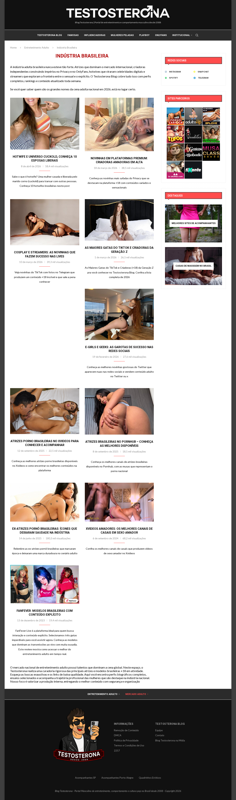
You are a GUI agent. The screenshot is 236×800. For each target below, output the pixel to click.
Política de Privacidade (126, 740)
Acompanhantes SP (85, 777)
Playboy (144, 35)
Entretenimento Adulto (36, 47)
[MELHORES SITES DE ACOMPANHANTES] (193, 223)
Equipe (159, 730)
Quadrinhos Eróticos (150, 777)
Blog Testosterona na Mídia (170, 740)
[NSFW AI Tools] (211, 128)
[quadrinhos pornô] (175, 128)
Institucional (181, 35)
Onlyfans (161, 35)
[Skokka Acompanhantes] (175, 163)
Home (13, 47)
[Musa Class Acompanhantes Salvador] (211, 145)
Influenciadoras (94, 35)
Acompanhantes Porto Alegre (117, 777)
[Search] (197, 35)
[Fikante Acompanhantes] (193, 163)
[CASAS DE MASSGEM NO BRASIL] (193, 266)
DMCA (117, 735)
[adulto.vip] (193, 110)
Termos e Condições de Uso (129, 745)
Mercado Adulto (135, 694)
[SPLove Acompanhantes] (211, 110)
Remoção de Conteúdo (126, 730)
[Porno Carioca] (175, 110)
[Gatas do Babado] (193, 145)
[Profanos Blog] (175, 145)
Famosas (73, 35)
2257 (117, 750)
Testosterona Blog (49, 35)
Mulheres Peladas (122, 35)
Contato (159, 735)
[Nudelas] (193, 128)
